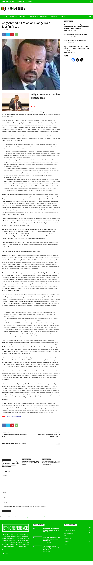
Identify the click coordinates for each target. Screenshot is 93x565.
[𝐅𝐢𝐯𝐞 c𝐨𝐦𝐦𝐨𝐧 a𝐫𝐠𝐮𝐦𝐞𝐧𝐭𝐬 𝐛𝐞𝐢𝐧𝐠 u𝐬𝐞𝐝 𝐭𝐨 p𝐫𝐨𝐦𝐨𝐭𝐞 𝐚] (11, 453)
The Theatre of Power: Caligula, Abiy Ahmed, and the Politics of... (51, 547)
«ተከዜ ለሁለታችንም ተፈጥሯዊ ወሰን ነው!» (75, 40)
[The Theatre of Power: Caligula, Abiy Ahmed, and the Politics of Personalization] (51, 453)
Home (5, 17)
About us (13, 17)
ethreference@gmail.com (15, 550)
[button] (90, 17)
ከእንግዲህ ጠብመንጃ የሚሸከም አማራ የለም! (75, 34)
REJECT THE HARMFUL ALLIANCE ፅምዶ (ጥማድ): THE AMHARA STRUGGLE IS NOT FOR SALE (76, 48)
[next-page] (59, 444)
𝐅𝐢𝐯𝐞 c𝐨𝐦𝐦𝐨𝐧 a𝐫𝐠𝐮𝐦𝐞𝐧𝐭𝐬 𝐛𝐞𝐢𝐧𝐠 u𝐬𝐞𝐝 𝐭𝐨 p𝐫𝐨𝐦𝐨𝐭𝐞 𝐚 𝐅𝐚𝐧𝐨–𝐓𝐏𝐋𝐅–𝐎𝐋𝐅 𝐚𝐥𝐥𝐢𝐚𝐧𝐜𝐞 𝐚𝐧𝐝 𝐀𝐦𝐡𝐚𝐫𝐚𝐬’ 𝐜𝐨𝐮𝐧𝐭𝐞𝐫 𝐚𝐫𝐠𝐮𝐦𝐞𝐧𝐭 (10, 464)
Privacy (85, 563)
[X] (90, 1)
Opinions (43, 17)
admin (65, 30)
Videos (53, 17)
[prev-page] (57, 444)
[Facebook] (85, 1)
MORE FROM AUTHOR (20, 443)
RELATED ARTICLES (8, 443)
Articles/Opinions (6, 460)
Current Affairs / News (69, 530)
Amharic (22, 17)
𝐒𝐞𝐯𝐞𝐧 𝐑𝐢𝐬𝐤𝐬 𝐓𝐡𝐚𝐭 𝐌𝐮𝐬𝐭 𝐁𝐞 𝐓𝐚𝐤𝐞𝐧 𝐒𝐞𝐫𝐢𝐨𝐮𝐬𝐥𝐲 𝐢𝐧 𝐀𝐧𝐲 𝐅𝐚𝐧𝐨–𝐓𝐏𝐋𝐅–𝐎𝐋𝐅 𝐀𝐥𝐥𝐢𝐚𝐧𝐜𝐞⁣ (31, 462)
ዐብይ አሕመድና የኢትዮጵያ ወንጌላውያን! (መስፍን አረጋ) (14, 435)
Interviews (66, 541)
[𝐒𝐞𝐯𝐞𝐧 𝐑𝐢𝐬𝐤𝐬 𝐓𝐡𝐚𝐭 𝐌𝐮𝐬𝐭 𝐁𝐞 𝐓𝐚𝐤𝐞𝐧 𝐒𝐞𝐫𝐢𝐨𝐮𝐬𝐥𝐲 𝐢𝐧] (31, 453)
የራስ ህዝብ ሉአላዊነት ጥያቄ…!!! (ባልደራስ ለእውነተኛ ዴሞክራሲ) (49, 435)
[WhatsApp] (16, 34)
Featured (33, 17)
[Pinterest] (12, 34)
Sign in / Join (21, 1)
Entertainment (67, 538)
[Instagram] (88, 1)
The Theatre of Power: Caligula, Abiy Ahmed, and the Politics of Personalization (51, 462)
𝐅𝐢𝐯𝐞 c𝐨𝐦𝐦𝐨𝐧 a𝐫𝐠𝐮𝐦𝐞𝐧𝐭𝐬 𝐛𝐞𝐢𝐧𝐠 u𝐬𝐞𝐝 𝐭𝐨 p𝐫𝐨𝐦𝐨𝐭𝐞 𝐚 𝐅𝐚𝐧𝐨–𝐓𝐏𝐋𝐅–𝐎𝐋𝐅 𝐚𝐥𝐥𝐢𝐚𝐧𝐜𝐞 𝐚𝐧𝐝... (51, 530)
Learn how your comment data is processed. (33, 517)
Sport (65, 544)
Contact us (29, 1)
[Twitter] (8, 34)
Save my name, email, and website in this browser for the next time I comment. (25, 506)
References (67, 536)
